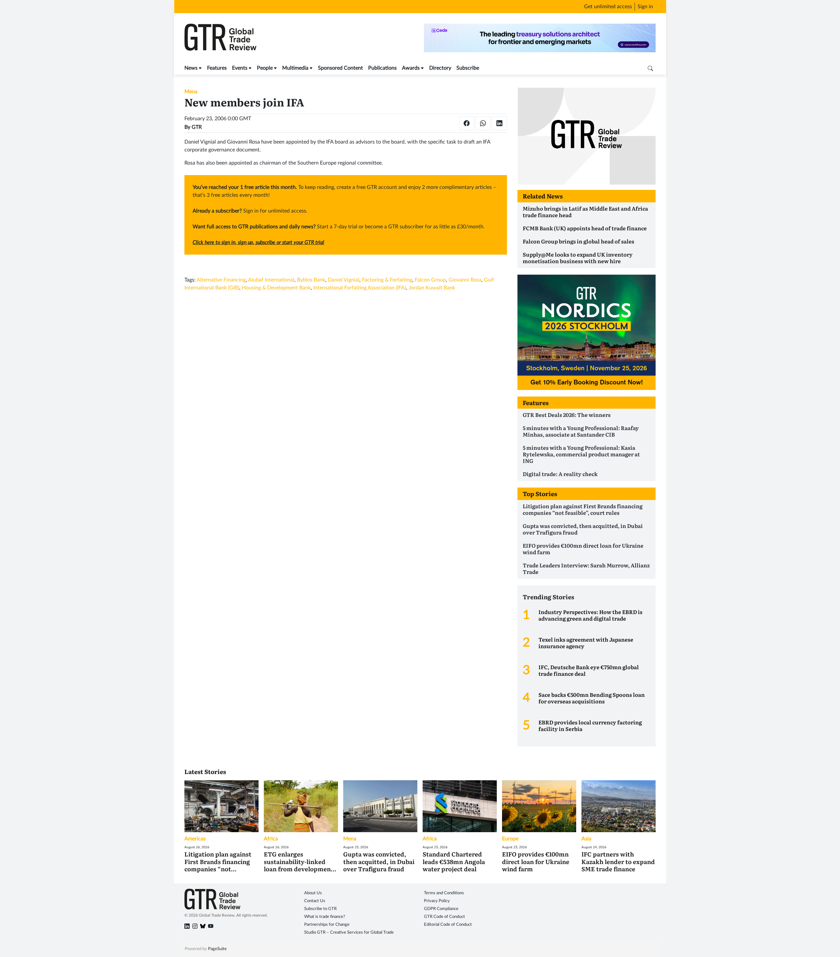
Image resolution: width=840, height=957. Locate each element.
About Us (313, 893)
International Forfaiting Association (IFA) (359, 287)
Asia (586, 838)
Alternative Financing (221, 280)
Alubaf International (271, 280)
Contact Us (314, 901)
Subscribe (467, 68)
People (265, 68)
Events (239, 68)
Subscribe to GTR (320, 909)
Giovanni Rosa (465, 280)
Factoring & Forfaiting (387, 280)
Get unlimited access (608, 6)
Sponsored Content (340, 68)
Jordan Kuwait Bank (432, 287)
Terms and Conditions (444, 893)
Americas (195, 838)
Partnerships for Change (326, 925)
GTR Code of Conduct (444, 917)
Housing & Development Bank (276, 287)
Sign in (645, 6)
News (191, 68)
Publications (382, 68)
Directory (440, 68)
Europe (510, 838)
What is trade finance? (324, 917)
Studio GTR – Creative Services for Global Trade (349, 932)
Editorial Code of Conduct (448, 925)
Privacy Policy (437, 901)
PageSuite (217, 949)
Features (217, 68)
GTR (197, 127)
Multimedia (295, 68)
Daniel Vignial (343, 280)
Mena (191, 91)
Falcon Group (430, 280)
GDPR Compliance (441, 909)
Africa (271, 838)
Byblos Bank (311, 280)
